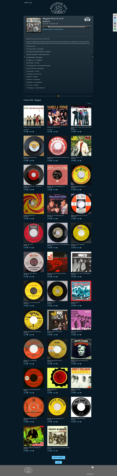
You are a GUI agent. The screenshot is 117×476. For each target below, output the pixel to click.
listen (25, 131)
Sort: (89, 103)
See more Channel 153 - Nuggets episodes (53, 29)
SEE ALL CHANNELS (58, 457)
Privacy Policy (90, 474)
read (30, 131)
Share (115, 15)
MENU (27, 2)
